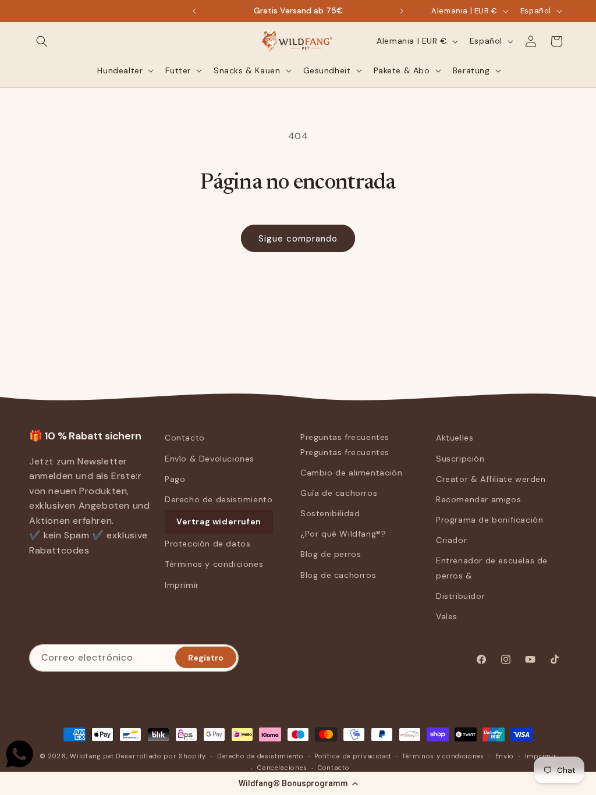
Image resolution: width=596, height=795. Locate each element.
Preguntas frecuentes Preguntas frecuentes (344, 444)
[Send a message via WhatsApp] (19, 754)
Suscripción (460, 458)
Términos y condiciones (214, 564)
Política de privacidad (352, 756)
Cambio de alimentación (351, 472)
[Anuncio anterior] (194, 11)
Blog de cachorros (338, 575)
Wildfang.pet (91, 756)
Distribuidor (460, 596)
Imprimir (182, 585)
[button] (298, 783)
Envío (505, 756)
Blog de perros (330, 554)
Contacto (185, 437)
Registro (206, 657)
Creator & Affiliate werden (491, 479)
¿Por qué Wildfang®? (343, 533)
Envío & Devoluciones (209, 458)
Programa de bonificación (489, 519)
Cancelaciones (282, 768)
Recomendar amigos (478, 499)
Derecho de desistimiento (218, 499)
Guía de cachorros (338, 493)
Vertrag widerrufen (218, 521)
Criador (451, 540)
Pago (175, 479)
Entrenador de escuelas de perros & (492, 567)
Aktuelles (454, 437)
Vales (446, 616)
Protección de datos (207, 543)
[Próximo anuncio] (401, 11)
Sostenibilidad (330, 513)
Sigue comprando (298, 238)
